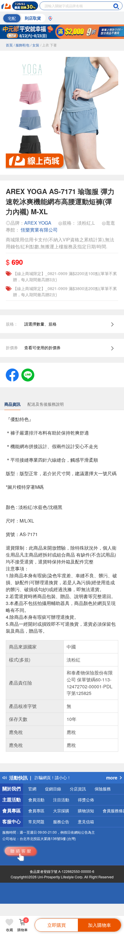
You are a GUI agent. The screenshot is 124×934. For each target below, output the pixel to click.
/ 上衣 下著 (48, 44)
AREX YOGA (37, 222)
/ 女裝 (35, 44)
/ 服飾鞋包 (21, 44)
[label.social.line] (27, 374)
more (111, 777)
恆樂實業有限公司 (39, 229)
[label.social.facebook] (12, 374)
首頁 (9, 44)
